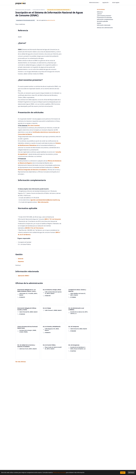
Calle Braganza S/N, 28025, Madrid (52, 329)
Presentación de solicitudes (104, 17)
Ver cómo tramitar (33, 125)
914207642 (73, 351)
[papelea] (21, 2)
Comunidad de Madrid (39, 9)
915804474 (47, 332)
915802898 (73, 331)
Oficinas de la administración (105, 27)
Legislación (105, 2)
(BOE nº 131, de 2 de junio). (53, 219)
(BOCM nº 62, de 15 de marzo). (34, 228)
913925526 (22, 314)
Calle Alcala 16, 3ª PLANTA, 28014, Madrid (28, 294)
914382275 (22, 297)
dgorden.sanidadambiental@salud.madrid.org (45, 200)
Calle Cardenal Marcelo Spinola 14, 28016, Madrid (53, 292)
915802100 (47, 295)
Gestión (99, 23)
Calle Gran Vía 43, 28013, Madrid (28, 349)
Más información (43, 202)
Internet (21, 258)
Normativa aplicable (102, 21)
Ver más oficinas (20, 362)
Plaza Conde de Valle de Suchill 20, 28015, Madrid (53, 348)
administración (51, 20)
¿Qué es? (99, 14)
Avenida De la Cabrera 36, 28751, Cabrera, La (79, 312)
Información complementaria (105, 19)
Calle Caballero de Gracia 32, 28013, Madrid (78, 294)
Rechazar (131, 472)
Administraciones (93, 2)
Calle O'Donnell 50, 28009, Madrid (28, 312)
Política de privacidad (59, 472)
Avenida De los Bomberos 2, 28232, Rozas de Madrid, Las (77, 348)
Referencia (100, 12)
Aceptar (123, 472)
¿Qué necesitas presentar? (104, 15)
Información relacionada (103, 25)
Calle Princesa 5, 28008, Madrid (53, 310)
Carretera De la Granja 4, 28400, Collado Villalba (27, 331)
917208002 (73, 297)
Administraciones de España (22, 9)
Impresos (21, 261)
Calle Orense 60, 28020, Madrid (78, 328)
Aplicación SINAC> (23, 276)
